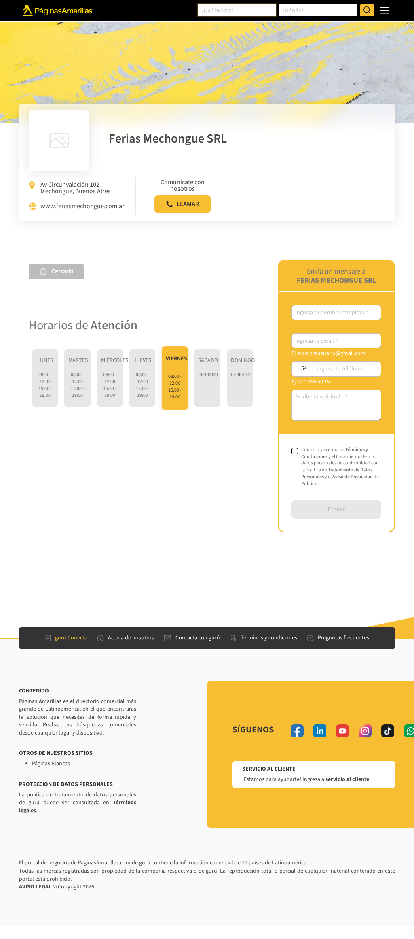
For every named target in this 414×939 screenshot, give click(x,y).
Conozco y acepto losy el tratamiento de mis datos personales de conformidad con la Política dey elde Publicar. (340, 467)
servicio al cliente (347, 779)
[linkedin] (319, 730)
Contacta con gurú (197, 638)
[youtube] (342, 730)
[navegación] (384, 10)
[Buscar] (367, 10)
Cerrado (62, 271)
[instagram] (365, 730)
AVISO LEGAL (35, 887)
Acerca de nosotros (131, 638)
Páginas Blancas (51, 764)
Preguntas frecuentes (343, 638)
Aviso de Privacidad (352, 476)
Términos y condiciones (269, 638)
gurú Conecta (71, 638)
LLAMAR (188, 204)
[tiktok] (387, 730)
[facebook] (297, 730)
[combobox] (237, 10)
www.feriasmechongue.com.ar (82, 206)
